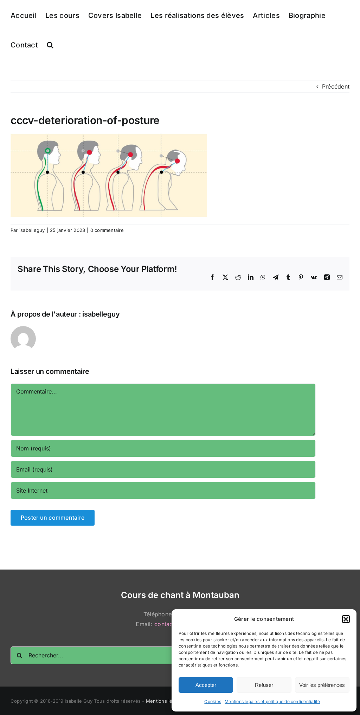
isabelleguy (32, 230)
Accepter (205, 685)
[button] (345, 619)
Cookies (212, 701)
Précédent (335, 86)
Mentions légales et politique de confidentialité (272, 701)
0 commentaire (107, 230)
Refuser (264, 685)
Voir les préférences (322, 685)
